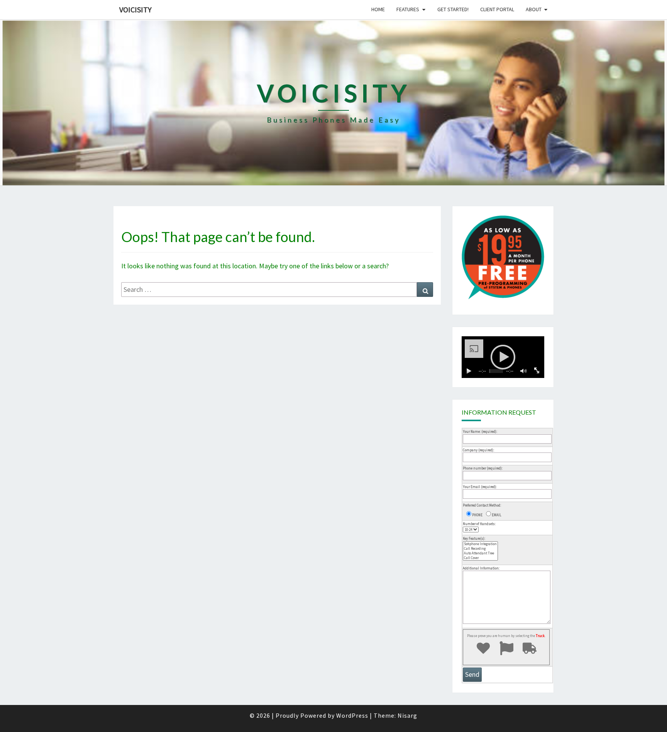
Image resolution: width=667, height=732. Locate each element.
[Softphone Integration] (480, 544)
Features (407, 9)
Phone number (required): (483, 468)
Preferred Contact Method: (482, 505)
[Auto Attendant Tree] (480, 553)
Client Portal (497, 9)
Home (378, 9)
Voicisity (135, 9)
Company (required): (478, 450)
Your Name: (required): (480, 431)
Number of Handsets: (479, 524)
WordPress (352, 715)
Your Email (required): (480, 487)
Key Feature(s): (474, 538)
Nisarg (407, 715)
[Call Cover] (480, 558)
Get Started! (453, 9)
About (534, 9)
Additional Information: (481, 568)
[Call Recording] (480, 548)
